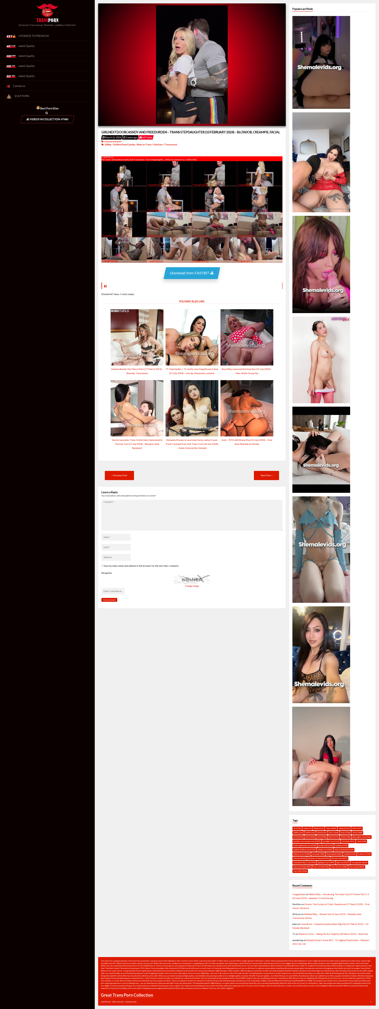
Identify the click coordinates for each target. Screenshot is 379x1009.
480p (318, 828)
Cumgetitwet (298, 894)
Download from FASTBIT (190, 273)
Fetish (361, 841)
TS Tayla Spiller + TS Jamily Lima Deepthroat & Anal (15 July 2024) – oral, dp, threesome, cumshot (192, 371)
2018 (345, 837)
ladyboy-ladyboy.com (304, 850)
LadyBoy (341, 845)
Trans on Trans (339, 867)
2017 (334, 837)
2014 (298, 837)
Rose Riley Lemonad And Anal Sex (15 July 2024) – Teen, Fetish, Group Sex (247, 371)
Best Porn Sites (49, 108)
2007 (357, 828)
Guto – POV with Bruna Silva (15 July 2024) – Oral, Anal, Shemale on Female (246, 441)
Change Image (192, 586)
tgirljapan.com (326, 862)
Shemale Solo (339, 858)
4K (297, 828)
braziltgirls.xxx (330, 841)
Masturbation (334, 854)
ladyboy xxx (325, 850)
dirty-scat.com (118, 1001)
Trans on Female (302, 867)
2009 (310, 833)
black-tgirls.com (361, 837)
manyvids (318, 854)
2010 (322, 833)
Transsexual (170, 144)
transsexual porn (113, 141)
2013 (357, 833)
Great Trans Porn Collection (127, 994)
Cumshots (348, 841)
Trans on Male (321, 867)
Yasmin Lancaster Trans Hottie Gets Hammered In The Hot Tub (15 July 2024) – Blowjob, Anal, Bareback (137, 443)
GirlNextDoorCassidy (124, 144)
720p (331, 828)
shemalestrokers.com (304, 862)
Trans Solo (300, 871)
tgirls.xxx (343, 862)
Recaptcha (106, 573)
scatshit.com (106, 1001)
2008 (298, 833)
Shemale (299, 858)
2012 (345, 833)
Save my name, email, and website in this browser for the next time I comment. (141, 565)
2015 (310, 837)
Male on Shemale (344, 850)
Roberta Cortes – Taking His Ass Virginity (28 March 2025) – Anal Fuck (333, 934)
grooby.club (325, 845)
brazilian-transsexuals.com (306, 841)
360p (307, 828)
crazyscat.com (130, 1001)
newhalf (350, 854)
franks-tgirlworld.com (304, 845)
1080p (108, 144)
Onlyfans (158, 144)
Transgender (359, 862)
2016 (322, 837)
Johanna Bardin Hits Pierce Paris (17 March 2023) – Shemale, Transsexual (137, 371)
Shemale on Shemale (318, 858)
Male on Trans (144, 144)
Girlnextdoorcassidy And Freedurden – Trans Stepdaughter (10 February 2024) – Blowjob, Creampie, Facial (190, 132)
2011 (334, 833)
